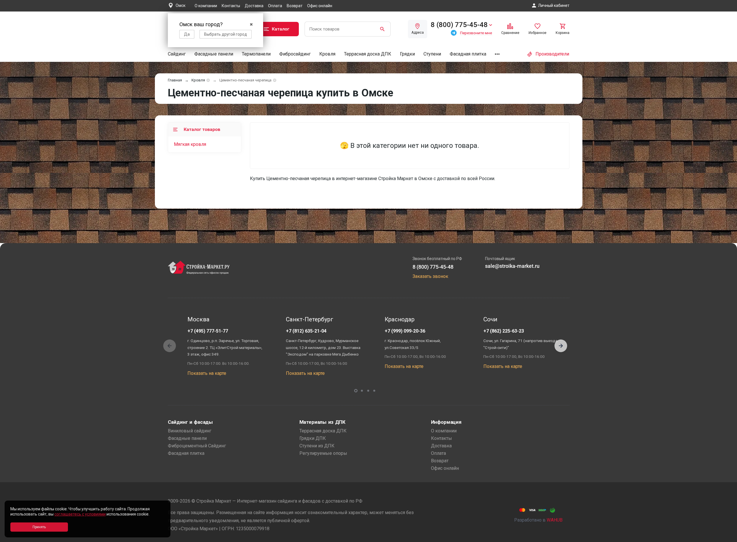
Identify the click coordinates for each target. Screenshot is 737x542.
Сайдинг (177, 54)
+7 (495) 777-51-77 (207, 331)
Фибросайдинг (295, 54)
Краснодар (400, 319)
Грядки (407, 54)
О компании (206, 5)
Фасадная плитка (468, 54)
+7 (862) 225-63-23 (503, 331)
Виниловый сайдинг (189, 431)
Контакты (231, 5)
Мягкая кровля (190, 144)
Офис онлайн (319, 5)
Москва (198, 319)
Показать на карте (206, 373)
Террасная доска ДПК (367, 54)
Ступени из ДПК (317, 446)
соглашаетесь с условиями (80, 514)
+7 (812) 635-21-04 (306, 331)
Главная (175, 80)
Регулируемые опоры (323, 453)
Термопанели (256, 54)
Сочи (490, 319)
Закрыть (725, 537)
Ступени (432, 54)
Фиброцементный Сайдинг (197, 446)
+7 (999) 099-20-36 (405, 331)
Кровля (327, 54)
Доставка (254, 5)
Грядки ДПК (312, 438)
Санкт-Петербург (309, 319)
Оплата (275, 5)
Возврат (295, 5)
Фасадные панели (213, 54)
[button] (560, 345)
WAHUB (555, 520)
